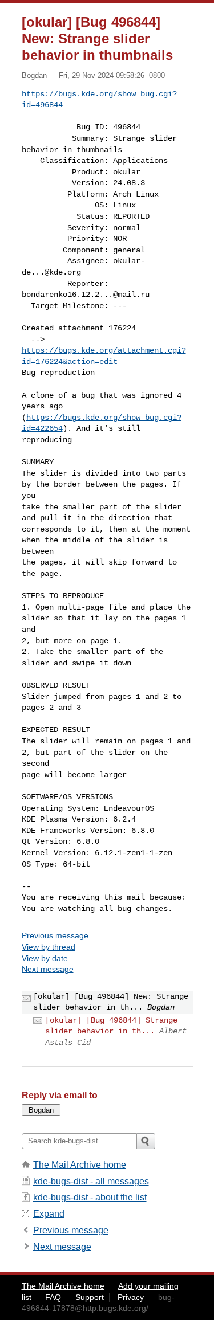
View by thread (48, 946)
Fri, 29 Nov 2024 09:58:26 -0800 (112, 75)
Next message (48, 969)
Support (89, 1297)
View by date (45, 958)
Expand (48, 1214)
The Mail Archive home (79, 1165)
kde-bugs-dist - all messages (91, 1181)
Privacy (131, 1297)
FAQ (53, 1297)
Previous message (55, 935)
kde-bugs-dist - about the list (90, 1197)
